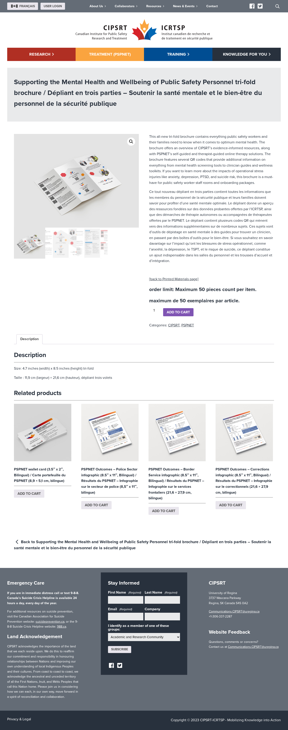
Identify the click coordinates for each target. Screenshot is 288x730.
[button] (131, 142)
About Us (96, 6)
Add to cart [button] (29, 493)
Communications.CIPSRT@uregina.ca (234, 611)
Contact (212, 6)
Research (39, 54)
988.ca (61, 626)
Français (27, 6)
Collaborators (125, 6)
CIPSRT (174, 325)
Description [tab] (29, 339)
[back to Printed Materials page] (173, 279)
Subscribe (119, 649)
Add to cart (178, 312)
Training (176, 54)
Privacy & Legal (19, 719)
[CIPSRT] (144, 39)
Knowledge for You (245, 54)
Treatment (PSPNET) (110, 54)
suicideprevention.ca (50, 622)
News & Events (184, 6)
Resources (153, 6)
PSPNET (187, 325)
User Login (53, 6)
